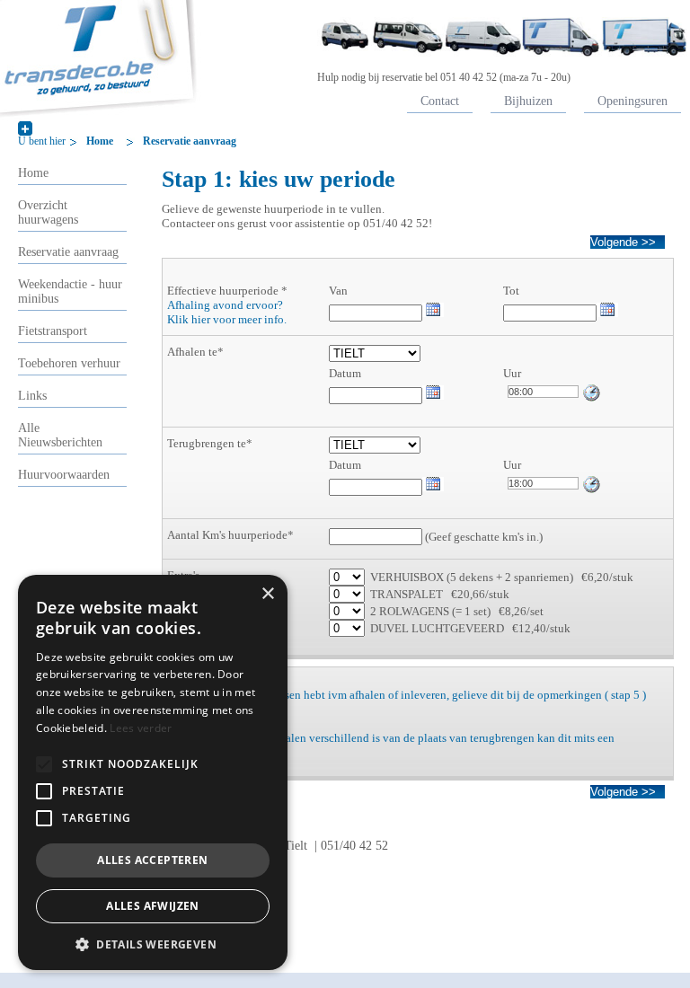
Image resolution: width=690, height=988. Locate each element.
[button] (44, 764)
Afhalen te (192, 351)
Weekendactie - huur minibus (70, 291)
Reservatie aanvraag (189, 141)
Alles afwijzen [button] (152, 905)
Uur (512, 373)
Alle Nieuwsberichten (60, 435)
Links (32, 395)
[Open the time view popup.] (591, 392)
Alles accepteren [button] (152, 860)
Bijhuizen (528, 100)
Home (99, 141)
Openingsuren (632, 100)
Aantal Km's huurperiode (227, 535)
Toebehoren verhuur (69, 363)
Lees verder (141, 728)
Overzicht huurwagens (48, 212)
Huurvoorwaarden (64, 474)
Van (338, 290)
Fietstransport (52, 331)
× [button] (267, 594)
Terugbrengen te (206, 443)
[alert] (153, 772)
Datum (345, 373)
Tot (511, 290)
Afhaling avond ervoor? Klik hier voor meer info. (227, 312)
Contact (439, 100)
